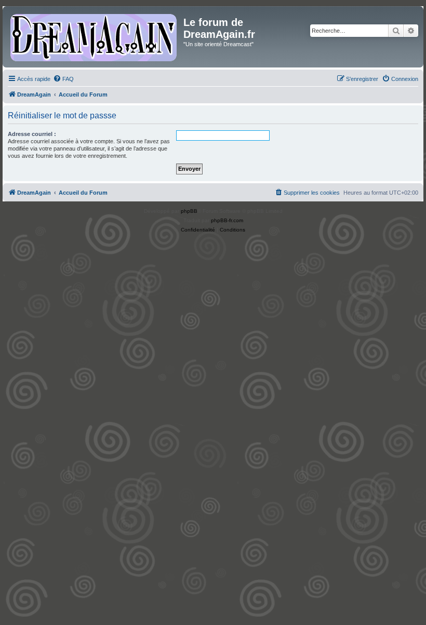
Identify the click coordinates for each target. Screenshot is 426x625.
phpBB (189, 211)
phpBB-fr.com (227, 220)
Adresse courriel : (32, 134)
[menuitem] (63, 79)
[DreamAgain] (94, 37)
